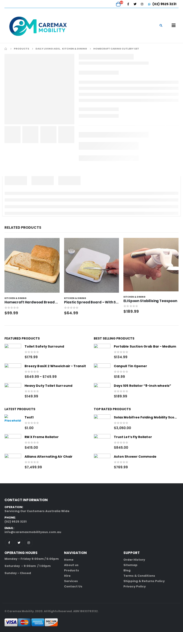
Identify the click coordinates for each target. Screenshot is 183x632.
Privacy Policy (134, 586)
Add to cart (52, 245)
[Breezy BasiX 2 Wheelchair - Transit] (12, 371)
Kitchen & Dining (15, 298)
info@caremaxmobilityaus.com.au (32, 532)
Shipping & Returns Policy (144, 581)
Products (71, 570)
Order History (134, 560)
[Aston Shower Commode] (102, 462)
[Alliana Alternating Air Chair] (12, 462)
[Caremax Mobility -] (37, 25)
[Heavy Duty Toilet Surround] (12, 391)
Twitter (19, 543)
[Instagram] (142, 4)
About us (71, 565)
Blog (127, 570)
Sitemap (130, 565)
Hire (67, 576)
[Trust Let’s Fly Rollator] (102, 442)
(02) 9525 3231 (164, 4)
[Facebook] (128, 4)
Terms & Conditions (139, 576)
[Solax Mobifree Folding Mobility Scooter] (102, 422)
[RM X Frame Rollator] (12, 442)
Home (68, 560)
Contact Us (73, 586)
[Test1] (12, 422)
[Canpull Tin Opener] (102, 371)
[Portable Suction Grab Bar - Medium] (102, 352)
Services (71, 581)
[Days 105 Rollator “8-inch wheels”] (102, 391)
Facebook (9, 543)
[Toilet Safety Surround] (12, 352)
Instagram (29, 543)
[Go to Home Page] (6, 48)
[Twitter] (135, 4)
